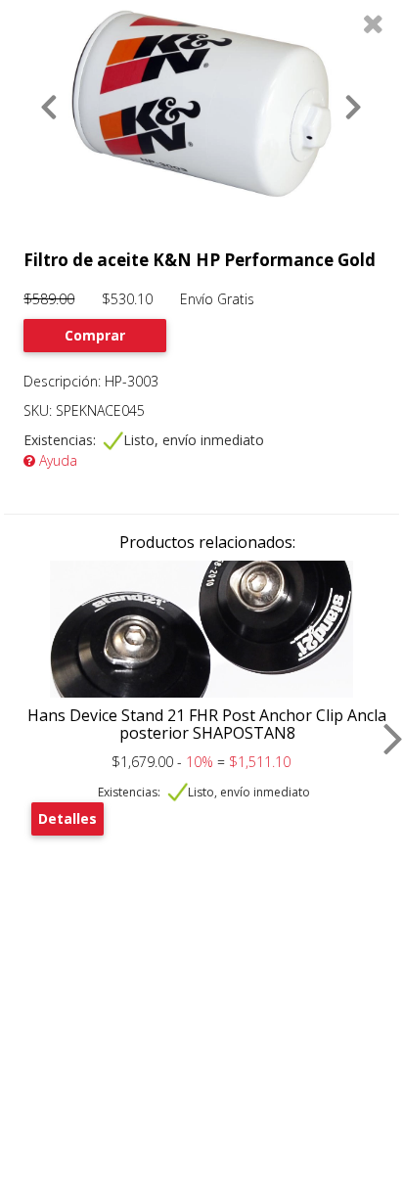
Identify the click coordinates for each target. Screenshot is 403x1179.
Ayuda (56, 460)
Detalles (67, 818)
